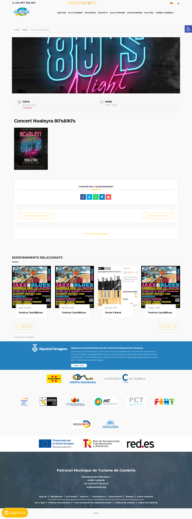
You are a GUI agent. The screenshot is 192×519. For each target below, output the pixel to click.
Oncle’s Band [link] (113, 312)
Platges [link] (149, 13)
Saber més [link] (79, 365)
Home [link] (17, 30)
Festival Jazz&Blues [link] (31, 312)
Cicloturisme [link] (117, 13)
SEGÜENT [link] (166, 327)
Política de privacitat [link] (59, 502)
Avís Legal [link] (39, 502)
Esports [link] (103, 13)
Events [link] (24, 30)
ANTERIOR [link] (26, 327)
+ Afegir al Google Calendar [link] (36, 216)
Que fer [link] (61, 13)
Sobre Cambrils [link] (165, 13)
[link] (188, 29)
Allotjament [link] (75, 13)
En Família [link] (90, 13)
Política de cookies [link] (125, 502)
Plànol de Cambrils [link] (148, 502)
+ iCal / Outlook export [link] (158, 216)
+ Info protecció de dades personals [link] (92, 502)
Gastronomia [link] (134, 13)
